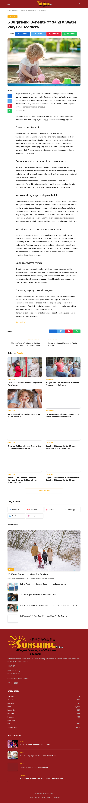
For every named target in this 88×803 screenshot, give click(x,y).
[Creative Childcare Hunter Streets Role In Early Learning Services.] (25, 430)
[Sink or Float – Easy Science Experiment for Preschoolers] (13, 587)
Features (11, 703)
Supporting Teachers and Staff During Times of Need (41, 778)
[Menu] (9, 3)
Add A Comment (44, 491)
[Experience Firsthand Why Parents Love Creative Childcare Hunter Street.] (63, 462)
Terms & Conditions (53, 797)
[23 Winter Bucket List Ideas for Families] (44, 550)
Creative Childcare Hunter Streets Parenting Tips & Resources (61, 447)
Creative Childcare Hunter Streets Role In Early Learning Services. (24, 447)
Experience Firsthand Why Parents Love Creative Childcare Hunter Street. (63, 479)
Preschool (11, 720)
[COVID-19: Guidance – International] (13, 767)
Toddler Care (12, 727)
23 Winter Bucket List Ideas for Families (28, 574)
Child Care (12, 16)
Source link (20, 322)
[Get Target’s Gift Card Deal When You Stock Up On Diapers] (13, 619)
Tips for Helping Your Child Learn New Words (38, 756)
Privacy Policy (40, 797)
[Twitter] (10, 101)
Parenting (11, 717)
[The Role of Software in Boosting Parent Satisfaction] (25, 367)
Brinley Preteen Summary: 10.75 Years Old (37, 744)
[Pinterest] (10, 106)
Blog (31, 797)
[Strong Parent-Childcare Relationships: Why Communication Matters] (63, 398)
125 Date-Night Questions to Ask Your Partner (38, 595)
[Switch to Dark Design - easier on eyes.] (79, 4)
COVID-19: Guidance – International (34, 767)
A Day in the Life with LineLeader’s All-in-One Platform (24, 415)
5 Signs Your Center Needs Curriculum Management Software (62, 383)
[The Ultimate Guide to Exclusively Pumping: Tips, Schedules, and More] (13, 608)
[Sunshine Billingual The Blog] (44, 4)
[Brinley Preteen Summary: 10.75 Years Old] (13, 744)
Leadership (11, 710)
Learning (11, 713)
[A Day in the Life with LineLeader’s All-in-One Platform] (25, 398)
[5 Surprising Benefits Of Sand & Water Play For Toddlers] (44, 62)
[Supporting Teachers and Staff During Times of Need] (13, 778)
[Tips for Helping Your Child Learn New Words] (13, 755)
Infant (11, 569)
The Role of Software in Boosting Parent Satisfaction (25, 383)
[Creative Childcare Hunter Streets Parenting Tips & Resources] (63, 430)
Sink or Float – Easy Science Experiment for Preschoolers (43, 584)
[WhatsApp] (10, 111)
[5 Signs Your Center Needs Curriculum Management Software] (63, 367)
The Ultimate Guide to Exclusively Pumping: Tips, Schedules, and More (48, 605)
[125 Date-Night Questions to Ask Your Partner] (13, 597)
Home (9, 10)
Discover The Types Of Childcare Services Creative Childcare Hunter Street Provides (23, 480)
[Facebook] (10, 96)
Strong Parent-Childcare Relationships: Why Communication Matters (63, 415)
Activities (11, 696)
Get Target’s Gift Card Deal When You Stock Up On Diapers (43, 616)
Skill (9, 724)
